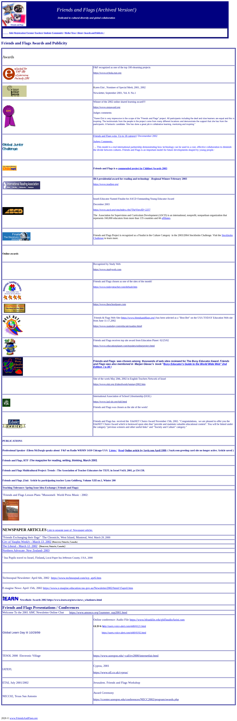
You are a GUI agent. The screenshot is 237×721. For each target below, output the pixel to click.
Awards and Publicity (94, 33)
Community (57, 33)
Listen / (113, 450)
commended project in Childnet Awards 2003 (142, 168)
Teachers (39, 33)
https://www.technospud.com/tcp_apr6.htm (76, 577)
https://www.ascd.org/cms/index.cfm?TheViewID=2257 (121, 209)
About (80, 33)
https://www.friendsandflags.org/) (139, 317)
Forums (30, 33)
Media (67, 33)
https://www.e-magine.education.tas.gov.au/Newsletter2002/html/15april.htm (88, 588)
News (73, 33)
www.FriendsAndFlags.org (24, 718)
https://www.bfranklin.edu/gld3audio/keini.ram (157, 619)
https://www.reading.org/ (106, 184)
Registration (19, 33)
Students (47, 33)
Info (11, 33)
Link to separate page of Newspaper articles (70, 530)
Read (121, 450)
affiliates (166, 218)
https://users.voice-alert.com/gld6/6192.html (124, 632)
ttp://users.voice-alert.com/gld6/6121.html (124, 626)
